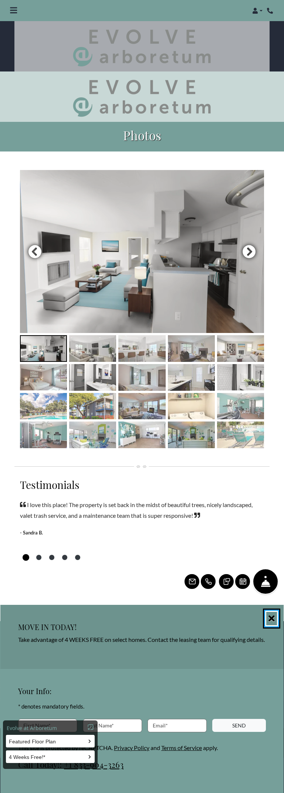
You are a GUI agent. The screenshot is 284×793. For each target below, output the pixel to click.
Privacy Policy (131, 747)
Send (239, 725)
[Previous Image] (35, 251)
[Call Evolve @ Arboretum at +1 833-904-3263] (270, 11)
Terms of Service (181, 747)
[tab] (43, 348)
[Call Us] (208, 581)
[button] (257, 11)
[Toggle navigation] (13, 11)
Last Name (101, 725)
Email (160, 725)
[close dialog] (271, 618)
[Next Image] (249, 251)
